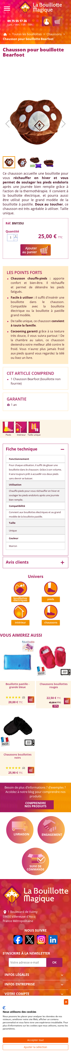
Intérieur (20, 622)
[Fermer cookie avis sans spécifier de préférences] (66, 1002)
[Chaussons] (51, 611)
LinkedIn (53, 940)
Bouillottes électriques (20, 599)
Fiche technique (35, 449)
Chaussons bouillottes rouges (54, 685)
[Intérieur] (20, 611)
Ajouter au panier (29, 250)
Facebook (18, 940)
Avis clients (35, 562)
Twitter (29, 940)
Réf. (8, 223)
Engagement (51, 830)
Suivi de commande (35, 861)
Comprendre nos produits (35, 804)
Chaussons (50, 622)
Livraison (20, 830)
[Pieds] (51, 588)
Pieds (50, 599)
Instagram (41, 940)
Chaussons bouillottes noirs (17, 756)
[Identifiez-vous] (47, 21)
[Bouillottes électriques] (20, 588)
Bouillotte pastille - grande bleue (17, 685)
